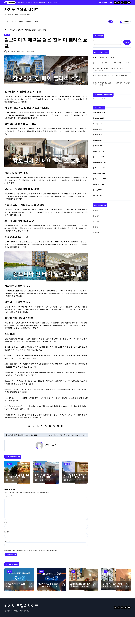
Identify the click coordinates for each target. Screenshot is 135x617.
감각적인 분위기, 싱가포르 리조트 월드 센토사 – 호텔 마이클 (74, 477)
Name (6, 523)
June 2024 (98, 195)
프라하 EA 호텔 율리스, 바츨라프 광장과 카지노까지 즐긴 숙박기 (112, 69)
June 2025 (98, 129)
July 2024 (98, 190)
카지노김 (52, 444)
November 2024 (100, 168)
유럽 (36, 21)
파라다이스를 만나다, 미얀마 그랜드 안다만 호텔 (17, 476)
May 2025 (98, 135)
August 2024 (99, 184)
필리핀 (8, 21)
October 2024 (100, 173)
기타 (41, 21)
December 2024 (100, 162)
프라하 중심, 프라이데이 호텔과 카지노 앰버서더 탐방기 (112, 76)
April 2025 (98, 140)
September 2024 (101, 179)
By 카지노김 (11, 51)
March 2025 (99, 146)
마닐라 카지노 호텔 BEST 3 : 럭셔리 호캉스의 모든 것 (112, 63)
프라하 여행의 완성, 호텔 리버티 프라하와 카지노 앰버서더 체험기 (112, 84)
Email (6, 532)
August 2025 (99, 118)
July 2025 (98, 124)
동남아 (21, 21)
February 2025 (100, 151)
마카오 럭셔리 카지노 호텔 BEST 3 (106, 57)
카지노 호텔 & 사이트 (21, 9)
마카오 (14, 21)
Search (100, 36)
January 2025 (100, 157)
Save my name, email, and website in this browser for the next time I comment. (31, 550)
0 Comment (30, 51)
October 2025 (100, 112)
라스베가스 (29, 21)
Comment (8, 496)
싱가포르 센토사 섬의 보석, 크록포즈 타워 (45, 476)
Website (7, 541)
